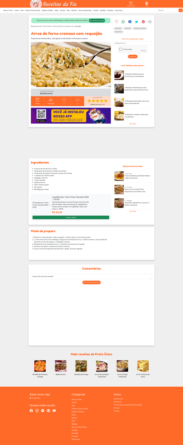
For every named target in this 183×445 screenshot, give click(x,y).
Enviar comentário (93, 282)
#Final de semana (140, 28)
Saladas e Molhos (47, 10)
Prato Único (119, 10)
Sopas (57, 10)
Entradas (110, 10)
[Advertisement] (91, 142)
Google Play (36, 398)
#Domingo (118, 32)
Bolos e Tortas (8, 10)
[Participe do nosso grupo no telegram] (43, 410)
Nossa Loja (117, 402)
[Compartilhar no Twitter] (136, 22)
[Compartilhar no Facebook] (129, 22)
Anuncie (116, 408)
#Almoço (118, 28)
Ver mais (133, 124)
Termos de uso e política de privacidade (128, 405)
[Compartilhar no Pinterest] (143, 22)
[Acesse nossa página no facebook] (31, 410)
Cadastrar (132, 56)
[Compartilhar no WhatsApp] (123, 22)
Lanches (96, 10)
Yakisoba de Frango (81, 374)
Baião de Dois (61, 374)
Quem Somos (118, 399)
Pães (68, 10)
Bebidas (74, 10)
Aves (22, 10)
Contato (116, 411)
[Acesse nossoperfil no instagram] (37, 410)
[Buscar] (181, 10)
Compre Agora (71, 217)
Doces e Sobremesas (85, 10)
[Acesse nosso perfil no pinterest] (48, 410)
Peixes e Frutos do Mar (32, 10)
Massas (62, 10)
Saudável (103, 10)
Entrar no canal (98, 21)
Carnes (16, 10)
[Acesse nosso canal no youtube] (54, 410)
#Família (127, 28)
